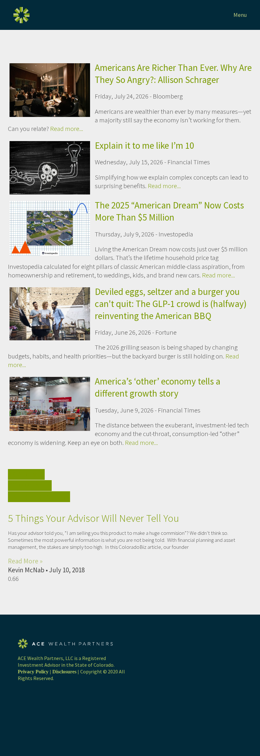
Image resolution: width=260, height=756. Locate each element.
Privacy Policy (33, 671)
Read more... (66, 128)
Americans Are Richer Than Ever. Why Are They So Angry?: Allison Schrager (173, 73)
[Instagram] (20, 706)
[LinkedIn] (20, 714)
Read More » (25, 561)
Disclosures (64, 671)
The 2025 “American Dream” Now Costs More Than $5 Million (169, 211)
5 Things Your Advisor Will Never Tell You (93, 518)
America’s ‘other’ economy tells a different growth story (157, 387)
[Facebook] (20, 699)
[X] (20, 691)
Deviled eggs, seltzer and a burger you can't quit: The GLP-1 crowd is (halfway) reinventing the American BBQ (171, 303)
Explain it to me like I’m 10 (144, 145)
